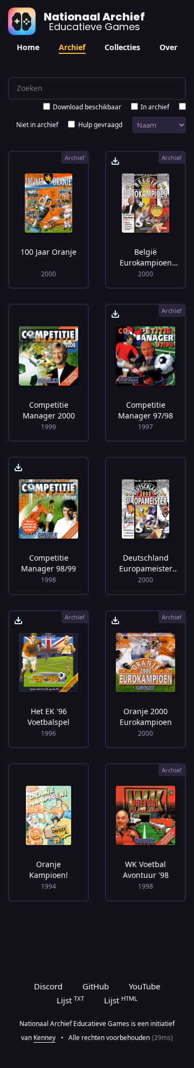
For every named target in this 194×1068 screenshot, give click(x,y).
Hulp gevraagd (100, 124)
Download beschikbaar (87, 106)
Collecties (122, 47)
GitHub (95, 986)
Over (168, 47)
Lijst (70, 1000)
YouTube (144, 986)
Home (28, 47)
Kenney (44, 1037)
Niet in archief (37, 124)
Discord (48, 986)
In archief (155, 106)
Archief (72, 47)
